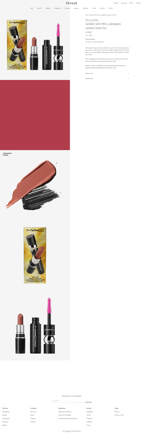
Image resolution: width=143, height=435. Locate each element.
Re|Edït (4, 425)
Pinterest (89, 418)
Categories (6, 412)
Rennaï (67, 431)
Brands (4, 415)
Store (32, 415)
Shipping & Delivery (64, 412)
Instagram (89, 412)
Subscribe (88, 402)
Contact (33, 418)
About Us (33, 412)
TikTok (88, 415)
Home (87, 15)
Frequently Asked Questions (67, 418)
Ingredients (89, 78)
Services (5, 422)
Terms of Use (119, 415)
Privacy (117, 412)
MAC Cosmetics (92, 20)
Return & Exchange (64, 415)
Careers (33, 422)
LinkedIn (89, 422)
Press (88, 425)
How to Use (89, 73)
